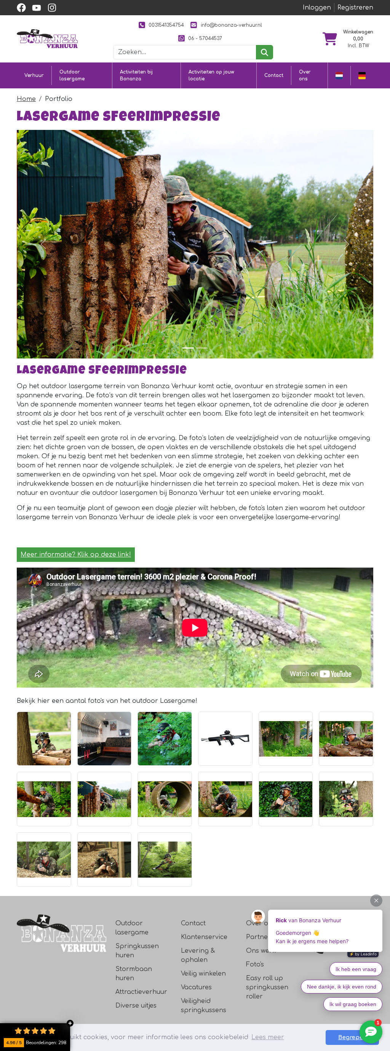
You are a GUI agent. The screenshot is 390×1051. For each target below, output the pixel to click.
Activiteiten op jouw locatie (211, 75)
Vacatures (196, 987)
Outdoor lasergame (72, 75)
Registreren (355, 7)
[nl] (339, 75)
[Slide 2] (202, 348)
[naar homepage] (47, 38)
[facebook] (21, 7)
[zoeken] (264, 52)
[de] (362, 75)
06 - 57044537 (205, 38)
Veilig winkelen (203, 973)
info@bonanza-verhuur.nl (231, 25)
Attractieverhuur (141, 992)
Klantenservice (204, 937)
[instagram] (51, 7)
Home (26, 99)
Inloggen (317, 7)
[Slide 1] (188, 348)
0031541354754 (166, 25)
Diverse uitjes (136, 1005)
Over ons (305, 75)
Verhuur (34, 75)
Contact (273, 75)
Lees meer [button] (267, 1037)
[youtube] (36, 7)
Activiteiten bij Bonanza (136, 75)
